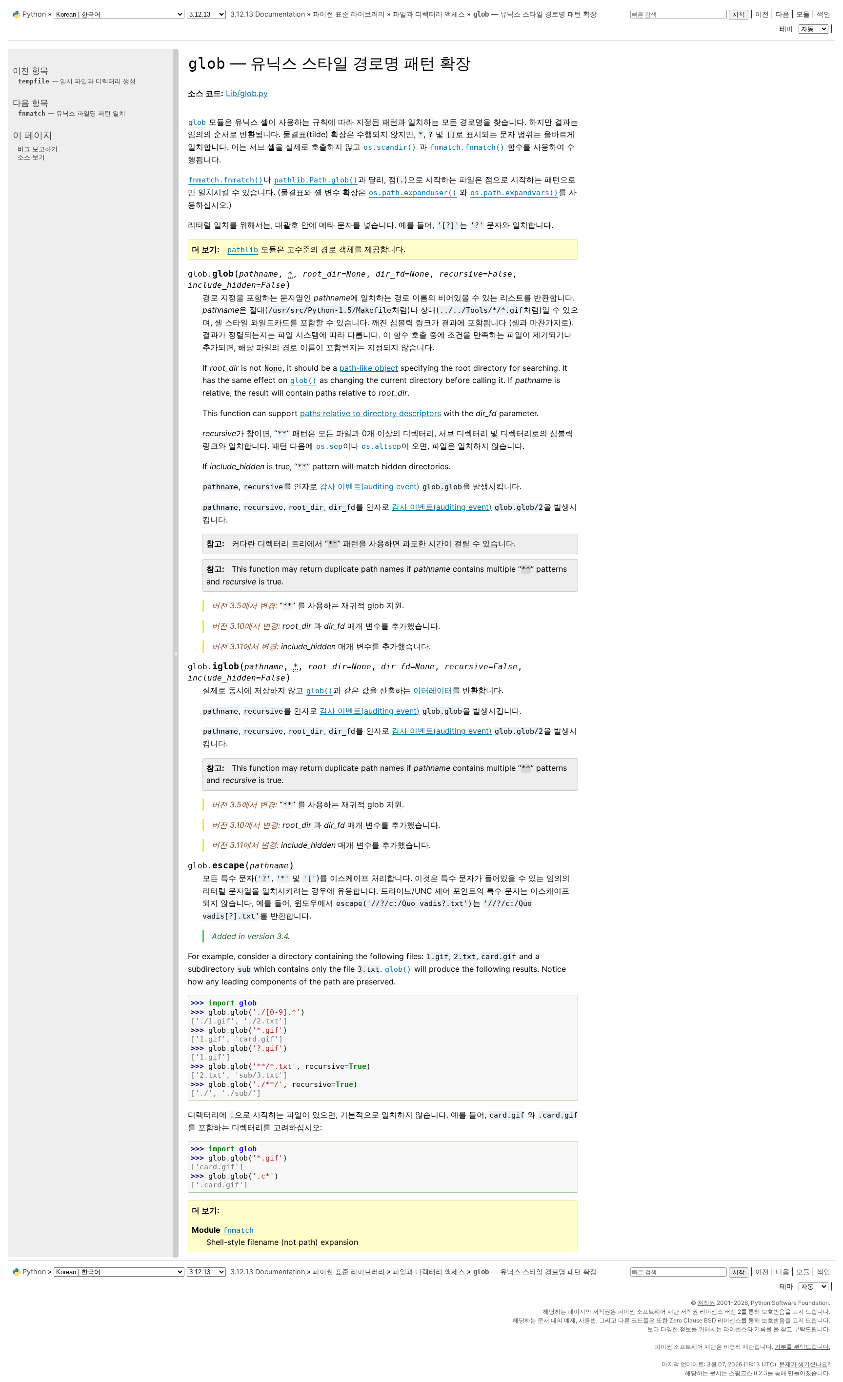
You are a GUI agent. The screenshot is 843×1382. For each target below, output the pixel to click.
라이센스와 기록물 (747, 1329)
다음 (782, 14)
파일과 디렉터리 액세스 (429, 14)
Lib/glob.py (247, 93)
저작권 (706, 1302)
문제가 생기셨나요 (803, 1364)
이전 (762, 14)
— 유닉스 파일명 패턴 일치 (71, 113)
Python (34, 14)
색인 (823, 14)
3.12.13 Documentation (267, 14)
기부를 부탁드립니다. (802, 1346)
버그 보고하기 (38, 148)
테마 (787, 28)
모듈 (803, 14)
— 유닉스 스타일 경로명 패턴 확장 (535, 14)
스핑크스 (740, 1373)
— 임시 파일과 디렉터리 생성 (77, 81)
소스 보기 (31, 157)
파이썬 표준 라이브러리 (349, 14)
